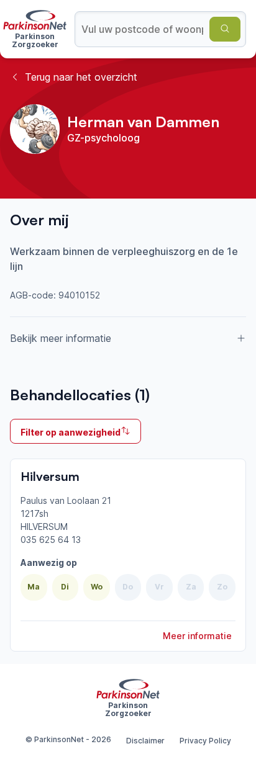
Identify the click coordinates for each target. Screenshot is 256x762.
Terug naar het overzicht (81, 77)
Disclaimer (145, 740)
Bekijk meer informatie (60, 338)
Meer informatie (197, 635)
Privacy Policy (205, 740)
